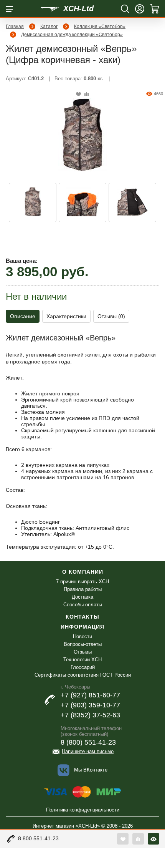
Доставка (82, 597)
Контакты (82, 617)
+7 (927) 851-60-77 (90, 695)
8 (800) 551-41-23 (88, 742)
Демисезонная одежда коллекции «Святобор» (72, 34)
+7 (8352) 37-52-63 (90, 715)
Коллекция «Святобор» (99, 26)
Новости (82, 636)
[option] (32, 202)
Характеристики (66, 316)
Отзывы (83, 652)
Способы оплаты (82, 604)
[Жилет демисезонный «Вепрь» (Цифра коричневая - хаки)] (82, 134)
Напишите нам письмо (88, 751)
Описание (22, 316)
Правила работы (83, 589)
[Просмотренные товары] (153, 839)
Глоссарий (83, 667)
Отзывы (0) (111, 316)
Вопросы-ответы (83, 644)
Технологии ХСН (82, 659)
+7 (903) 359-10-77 (90, 705)
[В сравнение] (86, 94)
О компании (82, 572)
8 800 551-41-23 (38, 838)
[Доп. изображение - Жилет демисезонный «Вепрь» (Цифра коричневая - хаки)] (32, 202)
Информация (82, 627)
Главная (15, 26)
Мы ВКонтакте (90, 770)
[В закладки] (78, 94)
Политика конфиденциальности (82, 810)
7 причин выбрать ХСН (82, 581)
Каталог (49, 26)
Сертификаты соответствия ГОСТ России (83, 675)
